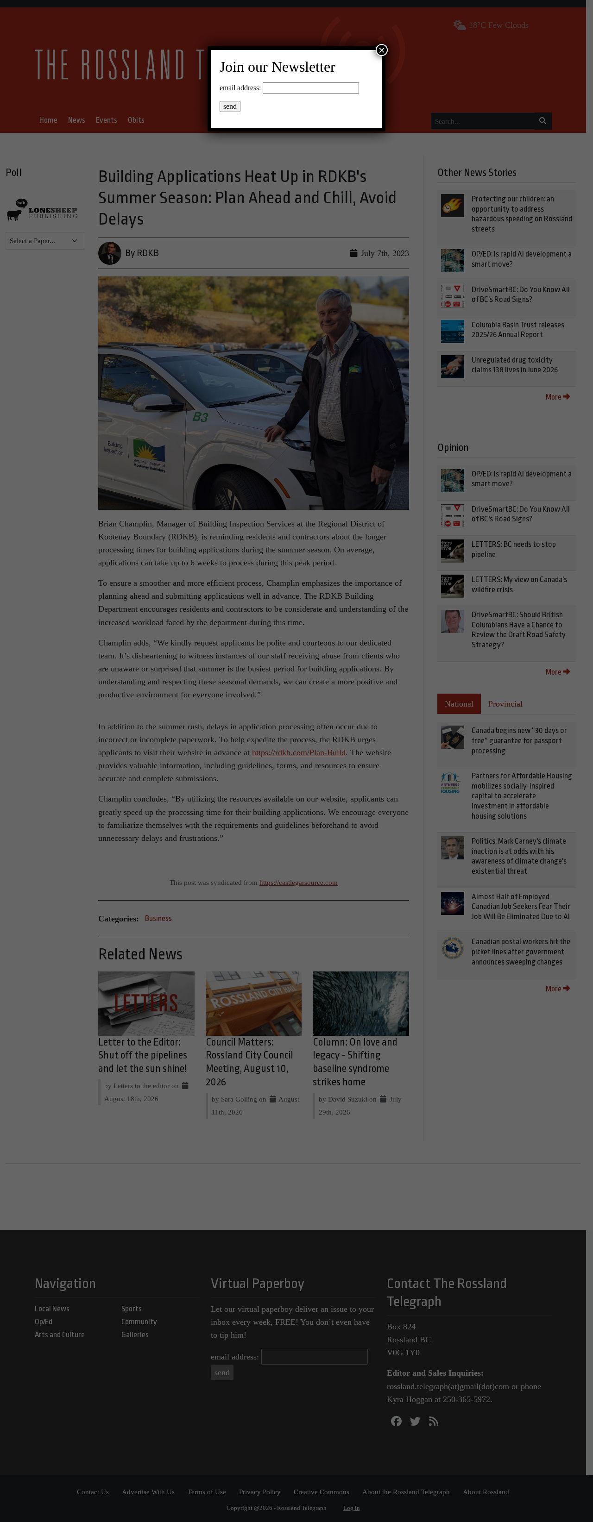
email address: (240, 88)
